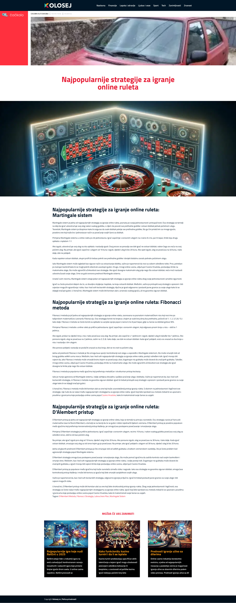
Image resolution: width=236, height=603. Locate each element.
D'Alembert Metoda (67, 496)
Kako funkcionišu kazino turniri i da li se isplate (114, 552)
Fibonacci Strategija (85, 496)
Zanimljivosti (175, 6)
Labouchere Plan (101, 496)
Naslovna (101, 6)
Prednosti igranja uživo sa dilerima (167, 552)
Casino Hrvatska (109, 395)
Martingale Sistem (118, 496)
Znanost (188, 6)
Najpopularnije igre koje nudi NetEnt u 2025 (65, 552)
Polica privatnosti (69, 599)
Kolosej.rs (56, 599)
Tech (164, 6)
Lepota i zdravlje (127, 6)
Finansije (112, 6)
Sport (156, 6)
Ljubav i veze (144, 6)
